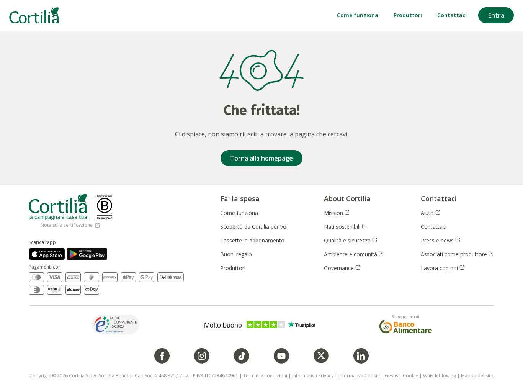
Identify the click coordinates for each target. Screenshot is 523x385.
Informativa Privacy (312, 375)
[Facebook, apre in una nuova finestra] (162, 356)
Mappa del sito (477, 375)
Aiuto (431, 212)
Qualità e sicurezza (351, 240)
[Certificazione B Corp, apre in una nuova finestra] (104, 207)
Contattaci (433, 226)
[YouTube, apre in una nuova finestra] (281, 356)
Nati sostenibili (346, 226)
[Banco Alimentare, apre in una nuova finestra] (406, 326)
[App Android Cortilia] (87, 254)
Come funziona (239, 212)
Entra (496, 15)
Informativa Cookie (359, 375)
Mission (337, 212)
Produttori (232, 268)
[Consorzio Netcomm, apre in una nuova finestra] (115, 324)
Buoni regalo (236, 254)
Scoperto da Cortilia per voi (254, 226)
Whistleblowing (439, 375)
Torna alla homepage (261, 158)
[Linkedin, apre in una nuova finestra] (361, 356)
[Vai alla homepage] (34, 15)
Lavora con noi (443, 268)
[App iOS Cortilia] (47, 254)
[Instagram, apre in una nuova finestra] (201, 356)
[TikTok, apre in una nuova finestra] (241, 356)
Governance (342, 268)
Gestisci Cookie (401, 376)
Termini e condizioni (265, 375)
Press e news (441, 240)
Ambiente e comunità (354, 254)
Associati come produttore (454, 254)
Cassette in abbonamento (252, 240)
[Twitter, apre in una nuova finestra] (321, 356)
